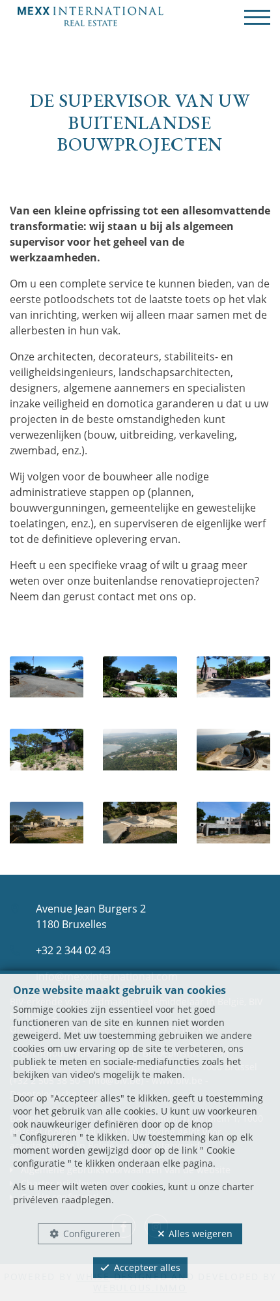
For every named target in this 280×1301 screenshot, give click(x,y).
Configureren (91, 1233)
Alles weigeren (200, 1233)
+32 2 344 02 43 (73, 950)
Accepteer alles (147, 1267)
